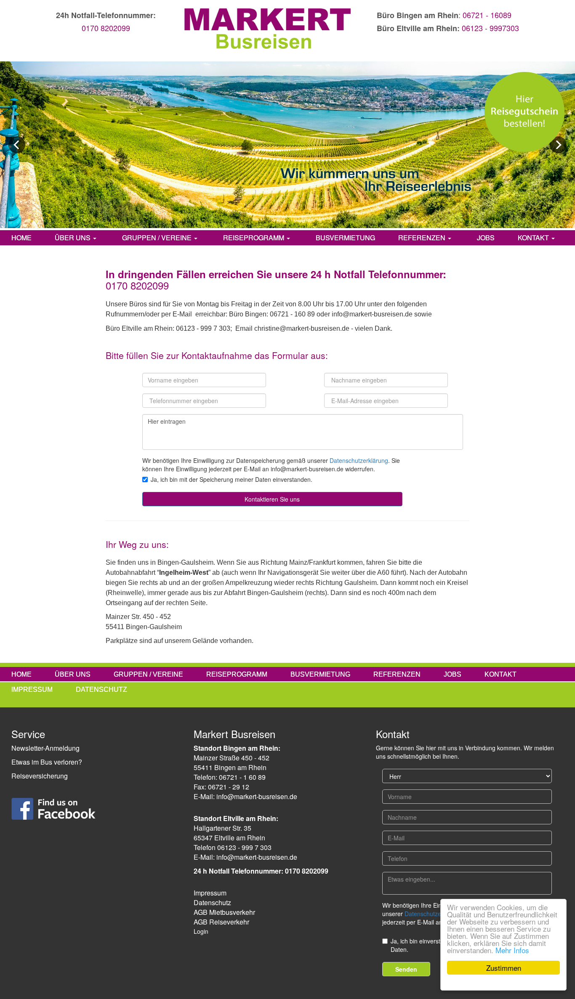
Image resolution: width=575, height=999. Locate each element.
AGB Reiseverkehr (221, 922)
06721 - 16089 (487, 14)
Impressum (210, 893)
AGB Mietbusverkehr (224, 912)
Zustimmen (503, 967)
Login (201, 931)
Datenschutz (212, 902)
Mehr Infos (512, 950)
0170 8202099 (106, 27)
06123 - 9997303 (490, 27)
